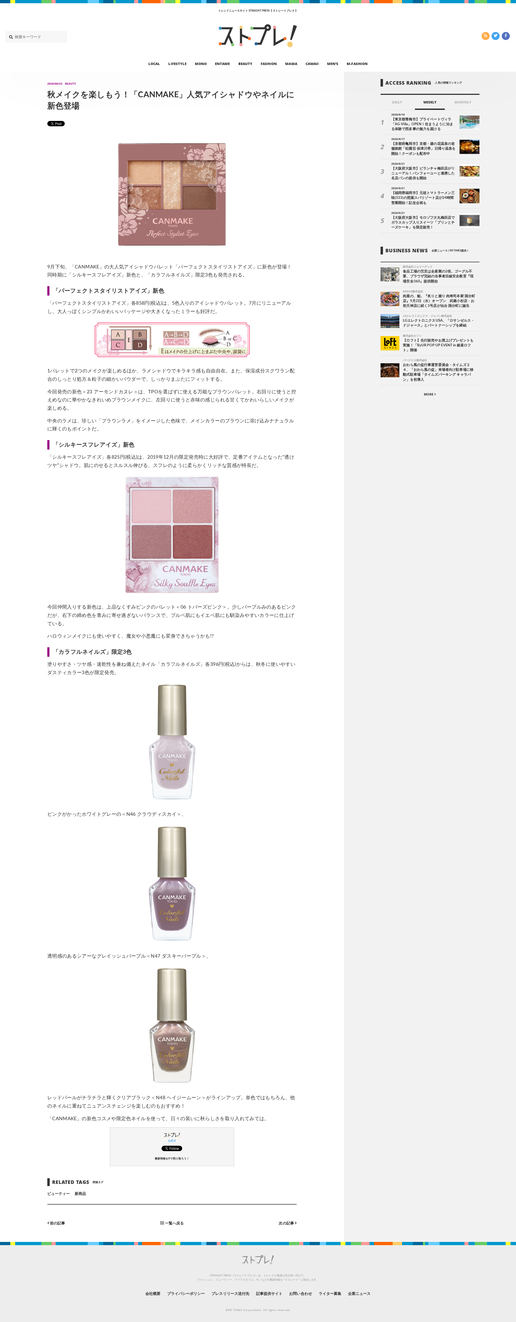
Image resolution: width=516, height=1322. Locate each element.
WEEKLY (429, 102)
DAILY (397, 102)
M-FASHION (357, 63)
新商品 (80, 1194)
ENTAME (222, 63)
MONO (201, 63)
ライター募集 (330, 1294)
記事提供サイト (269, 1294)
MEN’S (332, 63)
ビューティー (58, 1194)
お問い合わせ (300, 1294)
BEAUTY (245, 63)
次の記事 (287, 1223)
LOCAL (154, 63)
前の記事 (57, 1223)
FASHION (269, 63)
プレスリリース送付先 (230, 1294)
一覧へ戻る (174, 1223)
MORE (429, 394)
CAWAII (312, 63)
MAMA (291, 63)
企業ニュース (359, 1294)
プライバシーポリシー (186, 1294)
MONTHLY (462, 102)
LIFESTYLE (177, 63)
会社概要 (152, 1294)
